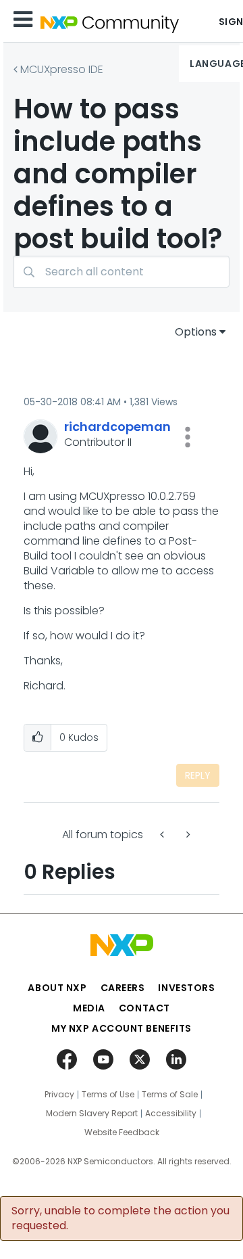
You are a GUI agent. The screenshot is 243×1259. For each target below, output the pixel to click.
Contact (144, 1008)
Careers (123, 987)
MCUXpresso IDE (61, 69)
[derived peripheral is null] (163, 834)
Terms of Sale (170, 1095)
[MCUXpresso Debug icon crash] (187, 834)
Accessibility (170, 1113)
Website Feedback (121, 1132)
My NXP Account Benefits (121, 1028)
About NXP (57, 987)
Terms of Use (108, 1095)
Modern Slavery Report (92, 1113)
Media (89, 1008)
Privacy (59, 1095)
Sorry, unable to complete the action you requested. (120, 1218)
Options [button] (196, 332)
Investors (186, 987)
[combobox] (122, 272)
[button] (188, 437)
